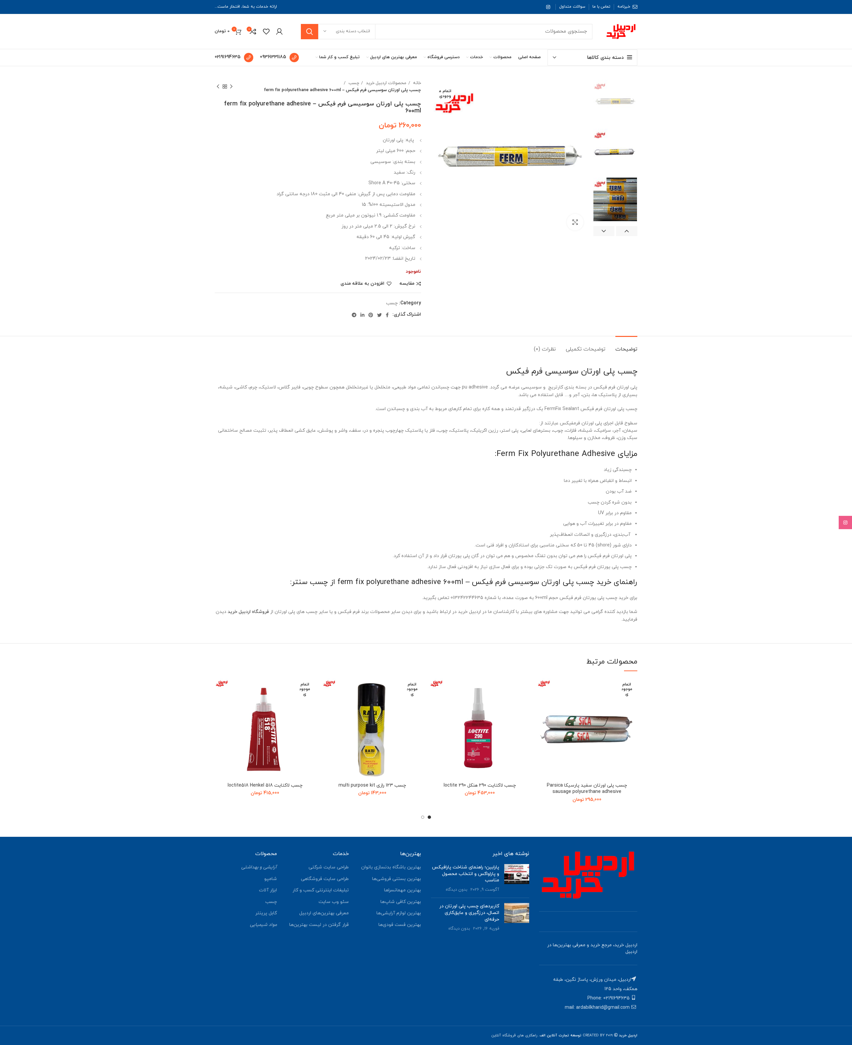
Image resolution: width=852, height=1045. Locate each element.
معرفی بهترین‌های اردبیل (324, 913)
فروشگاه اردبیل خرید (248, 612)
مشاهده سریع (541, 718)
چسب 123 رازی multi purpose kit (372, 785)
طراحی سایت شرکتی (329, 867)
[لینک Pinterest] (370, 315)
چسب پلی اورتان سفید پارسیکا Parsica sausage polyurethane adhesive (587, 788)
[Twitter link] (379, 315)
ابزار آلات (268, 890)
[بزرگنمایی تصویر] (575, 222)
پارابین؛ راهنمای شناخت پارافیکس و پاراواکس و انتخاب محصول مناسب (465, 873)
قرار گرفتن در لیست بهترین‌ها (319, 925)
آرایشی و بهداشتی (259, 867)
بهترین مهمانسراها (402, 890)
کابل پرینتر (266, 913)
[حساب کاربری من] (279, 31)
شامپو (270, 879)
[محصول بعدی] (218, 86)
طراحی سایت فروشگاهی (325, 879)
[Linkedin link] (362, 315)
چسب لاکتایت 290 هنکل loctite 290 (480, 785)
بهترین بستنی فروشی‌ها (396, 879)
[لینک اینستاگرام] (548, 7)
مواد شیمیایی (263, 925)
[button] (434, 703)
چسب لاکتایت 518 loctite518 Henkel (265, 785)
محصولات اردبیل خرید (385, 83)
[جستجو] (309, 31)
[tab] (626, 346)
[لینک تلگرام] (354, 315)
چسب (353, 83)
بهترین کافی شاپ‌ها (400, 902)
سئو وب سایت (334, 902)
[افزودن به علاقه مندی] (541, 688)
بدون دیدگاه (456, 890)
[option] (615, 101)
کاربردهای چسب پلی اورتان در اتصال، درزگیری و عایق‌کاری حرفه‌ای (469, 912)
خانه (416, 83)
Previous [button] (626, 231)
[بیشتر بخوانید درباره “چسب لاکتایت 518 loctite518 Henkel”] (219, 703)
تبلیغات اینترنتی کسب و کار (321, 890)
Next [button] (604, 231)
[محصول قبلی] (231, 86)
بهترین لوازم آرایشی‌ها (398, 913)
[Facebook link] (387, 315)
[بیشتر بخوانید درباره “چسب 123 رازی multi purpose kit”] (327, 703)
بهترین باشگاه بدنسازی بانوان (391, 867)
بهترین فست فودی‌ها (399, 925)
